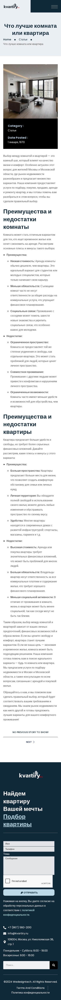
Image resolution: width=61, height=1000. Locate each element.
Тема (6, 854)
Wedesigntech (22, 982)
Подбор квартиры (17, 820)
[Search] (54, 965)
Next (29, 742)
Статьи (23, 39)
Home (7, 39)
